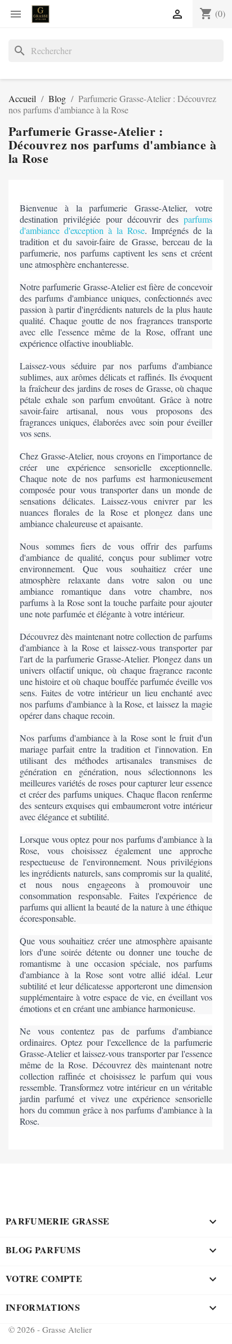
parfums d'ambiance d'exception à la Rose (116, 224)
